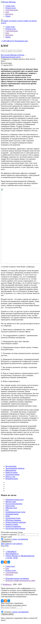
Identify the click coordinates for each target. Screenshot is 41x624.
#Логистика (10, 506)
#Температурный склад (14, 500)
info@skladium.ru (11, 554)
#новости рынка (11, 524)
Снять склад (10, 6)
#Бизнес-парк (10, 502)
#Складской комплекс (13, 504)
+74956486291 (11, 552)
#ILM (7, 516)
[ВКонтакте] (2, 562)
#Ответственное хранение (15, 522)
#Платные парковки (13, 520)
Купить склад (10, 8)
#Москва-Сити (11, 508)
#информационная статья (15, 512)
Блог (7, 12)
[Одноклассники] (5, 562)
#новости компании (13, 526)
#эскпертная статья (12, 518)
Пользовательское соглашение (17, 578)
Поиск (7, 16)
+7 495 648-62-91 (7, 41)
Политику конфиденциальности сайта (20, 580)
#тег (7, 510)
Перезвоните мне (21, 41)
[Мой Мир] (8, 562)
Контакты (9, 14)
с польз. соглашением (19, 539)
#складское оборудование (15, 528)
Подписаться (6, 541)
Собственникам (11, 10)
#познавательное (12, 514)
